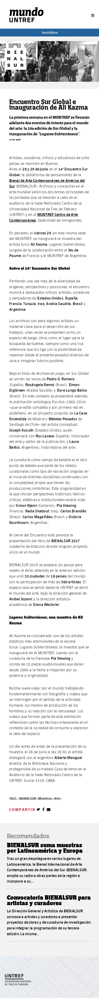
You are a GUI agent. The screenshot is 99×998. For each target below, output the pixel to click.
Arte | (57, 798)
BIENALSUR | (28, 798)
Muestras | (46, 798)
